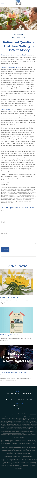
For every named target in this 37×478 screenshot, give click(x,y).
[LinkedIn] (21, 409)
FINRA (2, 443)
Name (3, 211)
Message (4, 233)
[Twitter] (18, 409)
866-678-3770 (15, 394)
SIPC (6, 443)
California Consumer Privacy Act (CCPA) (12, 433)
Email (3, 222)
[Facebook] (15, 409)
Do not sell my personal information (27, 434)
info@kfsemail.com (18, 405)
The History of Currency (9, 335)
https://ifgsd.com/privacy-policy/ (25, 456)
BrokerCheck (33, 413)
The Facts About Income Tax (10, 297)
